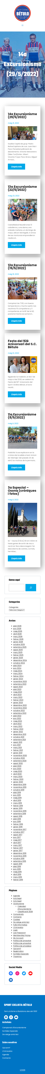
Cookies (16, 919)
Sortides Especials (21, 954)
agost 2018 (17, 816)
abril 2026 (17, 634)
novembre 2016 (19, 856)
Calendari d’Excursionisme (24, 907)
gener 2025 (18, 657)
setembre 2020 (19, 760)
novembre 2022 (20, 708)
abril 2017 (17, 842)
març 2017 (17, 845)
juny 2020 (17, 768)
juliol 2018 (17, 819)
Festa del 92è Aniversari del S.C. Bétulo (22, 344)
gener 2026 (18, 642)
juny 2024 (17, 668)
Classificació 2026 (25, 911)
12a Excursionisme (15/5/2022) (22, 267)
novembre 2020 (20, 755)
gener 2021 (17, 753)
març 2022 (17, 726)
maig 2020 (17, 771)
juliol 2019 (17, 792)
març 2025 (17, 652)
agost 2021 (17, 742)
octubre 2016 (18, 858)
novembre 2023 (20, 681)
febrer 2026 (18, 639)
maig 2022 (17, 721)
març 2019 (17, 803)
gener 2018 (17, 827)
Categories (13, 607)
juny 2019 (17, 795)
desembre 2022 (20, 705)
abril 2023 (17, 694)
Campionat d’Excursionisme (14, 1027)
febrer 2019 (18, 805)
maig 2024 (17, 671)
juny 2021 (17, 745)
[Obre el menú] (22, 25)
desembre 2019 (19, 784)
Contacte (17, 917)
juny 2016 (17, 869)
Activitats (6, 1022)
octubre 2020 (19, 758)
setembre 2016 (19, 861)
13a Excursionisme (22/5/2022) (22, 188)
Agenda (16, 896)
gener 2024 (18, 679)
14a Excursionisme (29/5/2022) (22, 116)
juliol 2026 (17, 626)
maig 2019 (17, 797)
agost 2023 (18, 686)
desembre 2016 (19, 853)
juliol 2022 (17, 716)
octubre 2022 (19, 710)
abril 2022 (17, 723)
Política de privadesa (22, 946)
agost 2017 (17, 834)
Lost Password (19, 933)
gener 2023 (18, 702)
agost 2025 (18, 649)
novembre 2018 (19, 811)
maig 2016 (17, 871)
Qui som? (17, 948)
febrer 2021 (18, 750)
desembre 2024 (20, 660)
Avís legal (17, 898)
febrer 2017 (18, 848)
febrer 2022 (18, 729)
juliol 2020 (17, 766)
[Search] (30, 587)
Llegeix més (16, 166)
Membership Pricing (21, 935)
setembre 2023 (19, 684)
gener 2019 (17, 808)
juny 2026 (17, 628)
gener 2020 (18, 782)
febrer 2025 (18, 655)
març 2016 (17, 877)
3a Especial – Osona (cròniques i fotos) (22, 490)
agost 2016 (17, 864)
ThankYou (17, 956)
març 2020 (17, 776)
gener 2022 (18, 731)
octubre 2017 (18, 832)
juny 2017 (17, 837)
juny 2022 (17, 718)
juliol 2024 (17, 665)
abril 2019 (17, 800)
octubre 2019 (18, 790)
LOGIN (22, 1070)
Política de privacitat (22, 940)
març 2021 (17, 747)
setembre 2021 (19, 739)
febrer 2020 (18, 779)
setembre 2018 (19, 813)
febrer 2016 (18, 879)
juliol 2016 (17, 866)
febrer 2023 (18, 700)
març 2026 (17, 636)
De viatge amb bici (21, 922)
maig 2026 (17, 631)
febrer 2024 (18, 676)
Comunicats (18, 914)
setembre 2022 (19, 713)
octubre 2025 (19, 644)
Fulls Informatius (20, 925)
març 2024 (17, 673)
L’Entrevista (18, 927)
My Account (18, 938)
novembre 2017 (19, 829)
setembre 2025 (19, 647)
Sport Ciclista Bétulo (18, 1005)
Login (15, 930)
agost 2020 (18, 763)
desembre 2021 (19, 734)
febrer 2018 (18, 824)
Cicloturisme (18, 903)
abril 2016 (17, 874)
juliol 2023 (17, 689)
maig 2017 (17, 840)
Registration (18, 951)
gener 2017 (17, 850)
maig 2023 (17, 692)
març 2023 (17, 697)
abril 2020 (17, 774)
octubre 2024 (19, 663)
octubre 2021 (18, 737)
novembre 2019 (19, 787)
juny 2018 (17, 821)
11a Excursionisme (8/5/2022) (22, 416)
